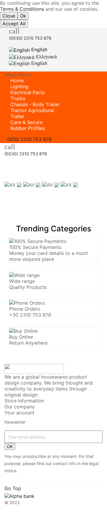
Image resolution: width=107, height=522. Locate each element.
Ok (23, 16)
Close (8, 16)
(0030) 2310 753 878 (30, 38)
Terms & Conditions (22, 9)
